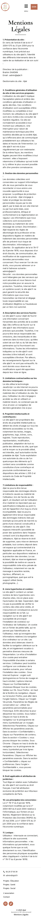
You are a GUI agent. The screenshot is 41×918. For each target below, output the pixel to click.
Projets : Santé (9, 884)
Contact (6, 897)
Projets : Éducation (11, 881)
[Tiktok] (11, 904)
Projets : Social (9, 888)
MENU (26, 11)
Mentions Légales (21, 914)
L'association (8, 893)
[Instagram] (5, 904)
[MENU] (26, 6)
